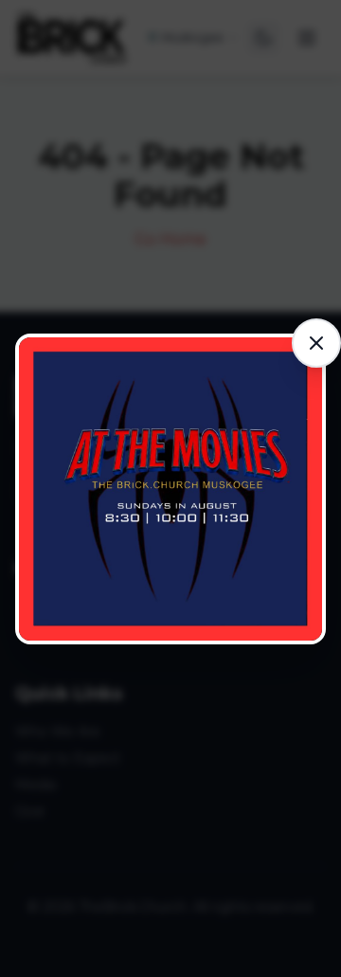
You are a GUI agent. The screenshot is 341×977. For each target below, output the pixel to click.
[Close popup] (316, 343)
